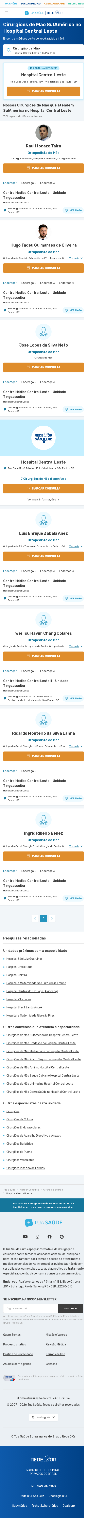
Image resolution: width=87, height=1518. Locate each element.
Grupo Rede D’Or (64, 1436)
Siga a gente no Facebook (50, 1237)
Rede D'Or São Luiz (32, 1496)
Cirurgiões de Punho (19, 1152)
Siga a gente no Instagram (37, 1237)
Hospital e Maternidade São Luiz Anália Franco (36, 983)
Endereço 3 (47, 183)
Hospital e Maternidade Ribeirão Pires (30, 1015)
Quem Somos (12, 1335)
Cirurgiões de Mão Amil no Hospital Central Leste (37, 1067)
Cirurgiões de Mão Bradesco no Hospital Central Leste (41, 1043)
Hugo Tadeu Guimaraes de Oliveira (44, 245)
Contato (51, 1364)
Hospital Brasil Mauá (19, 967)
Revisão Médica (56, 1344)
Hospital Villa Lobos (18, 999)
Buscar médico (31, 3)
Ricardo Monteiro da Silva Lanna (43, 733)
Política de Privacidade (18, 1354)
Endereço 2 (28, 183)
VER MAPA (76, 210)
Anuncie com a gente (17, 1364)
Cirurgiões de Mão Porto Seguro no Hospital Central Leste (43, 1059)
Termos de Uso (55, 1354)
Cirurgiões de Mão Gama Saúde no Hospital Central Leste (43, 1092)
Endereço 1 (10, 183)
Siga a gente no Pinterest (62, 1237)
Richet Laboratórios (45, 1505)
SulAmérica (19, 1505)
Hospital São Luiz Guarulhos (24, 959)
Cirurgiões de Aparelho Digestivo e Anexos (33, 1135)
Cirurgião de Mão (53, 1189)
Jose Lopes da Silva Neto (43, 345)
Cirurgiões (12, 1111)
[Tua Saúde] (43, 1223)
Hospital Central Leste (43, 74)
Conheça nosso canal (25, 1237)
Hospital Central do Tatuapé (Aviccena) (32, 991)
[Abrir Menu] (6, 13)
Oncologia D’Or (58, 1496)
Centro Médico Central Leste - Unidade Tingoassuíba (34, 195)
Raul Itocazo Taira (43, 146)
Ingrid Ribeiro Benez (43, 833)
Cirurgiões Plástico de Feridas (25, 1168)
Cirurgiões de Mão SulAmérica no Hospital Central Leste (42, 1035)
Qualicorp (69, 1505)
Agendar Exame (54, 3)
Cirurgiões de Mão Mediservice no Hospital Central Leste (42, 1051)
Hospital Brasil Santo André (24, 1007)
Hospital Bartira (16, 975)
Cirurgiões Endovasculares (23, 1127)
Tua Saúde (10, 3)
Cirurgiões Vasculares (20, 1160)
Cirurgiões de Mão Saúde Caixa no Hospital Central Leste (43, 1075)
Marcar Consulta (29, 1189)
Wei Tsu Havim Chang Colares (43, 633)
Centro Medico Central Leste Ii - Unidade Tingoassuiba (35, 683)
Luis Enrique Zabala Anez (43, 533)
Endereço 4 (66, 283)
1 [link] (43, 918)
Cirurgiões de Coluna (19, 1119)
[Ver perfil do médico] (43, 133)
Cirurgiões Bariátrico (19, 1143)
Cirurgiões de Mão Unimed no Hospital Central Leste (39, 1083)
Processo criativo (14, 1344)
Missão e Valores (56, 1335)
